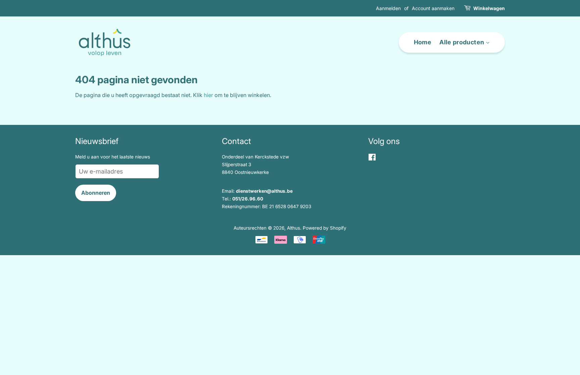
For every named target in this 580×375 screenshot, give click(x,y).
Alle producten (462, 42)
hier (208, 95)
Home (422, 42)
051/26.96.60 (247, 198)
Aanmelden (388, 8)
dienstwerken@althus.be (264, 191)
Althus (293, 228)
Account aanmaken (433, 8)
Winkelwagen (489, 8)
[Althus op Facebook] (372, 158)
